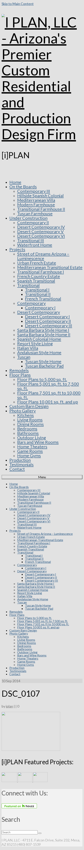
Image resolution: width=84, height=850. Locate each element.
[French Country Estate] (10, 780)
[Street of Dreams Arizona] (40, 780)
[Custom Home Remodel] (25, 780)
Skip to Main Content (18, 4)
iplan (9, 706)
